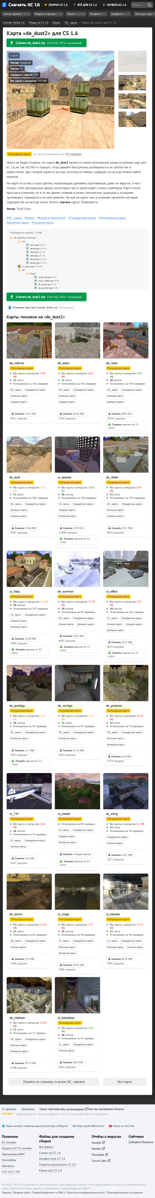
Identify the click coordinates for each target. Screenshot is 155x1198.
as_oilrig (112, 813)
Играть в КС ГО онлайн (17, 1148)
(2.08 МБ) (25, 638)
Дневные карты (18, 222)
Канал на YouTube (123, 1126)
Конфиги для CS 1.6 (52, 1158)
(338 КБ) (73, 528)
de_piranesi (114, 705)
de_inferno (16, 363)
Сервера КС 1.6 (116, 5)
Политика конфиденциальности (86, 1192)
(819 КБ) (73, 1062)
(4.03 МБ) (73, 965)
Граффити (120, 14)
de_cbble (112, 477)
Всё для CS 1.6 (87, 5)
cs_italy (14, 591)
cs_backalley (66, 1017)
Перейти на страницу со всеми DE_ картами (54, 1082)
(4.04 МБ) (73, 413)
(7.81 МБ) (73, 636)
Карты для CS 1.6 (50, 1170)
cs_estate (64, 813)
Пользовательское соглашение (125, 1192)
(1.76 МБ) (73, 750)
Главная (6, 1192)
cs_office (112, 591)
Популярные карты (113, 218)
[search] (149, 5)
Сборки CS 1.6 (58, 5)
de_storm (15, 914)
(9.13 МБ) (25, 1063)
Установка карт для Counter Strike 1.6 (42, 307)
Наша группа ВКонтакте (90, 1126)
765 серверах (73, 154)
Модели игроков (48, 14)
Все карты (125, 1082)
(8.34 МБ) (122, 959)
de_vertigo (65, 705)
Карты (76, 14)
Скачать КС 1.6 (24, 4)
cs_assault (64, 477)
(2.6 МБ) (24, 858)
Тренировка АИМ (13, 1154)
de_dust (14, 477)
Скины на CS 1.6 (50, 1153)
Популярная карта (22, 368)
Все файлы (46, 1147)
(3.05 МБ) (122, 855)
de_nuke (112, 363)
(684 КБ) (122, 413)
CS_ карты (64, 504)
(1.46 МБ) (25, 528)
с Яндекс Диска (77, 854)
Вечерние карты (67, 516)
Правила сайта (21, 1192)
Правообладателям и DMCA (48, 1192)
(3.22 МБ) (122, 528)
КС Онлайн (9, 1142)
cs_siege (63, 914)
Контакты (28, 1109)
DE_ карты (15, 218)
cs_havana (113, 914)
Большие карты (115, 510)
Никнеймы (9, 1160)
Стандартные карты (83, 218)
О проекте (9, 1109)
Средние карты (43, 222)
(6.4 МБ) (121, 756)
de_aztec (64, 363)
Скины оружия (16, 14)
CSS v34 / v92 (11, 1171)
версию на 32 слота (123, 426)
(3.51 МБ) (25, 413)
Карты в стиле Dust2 (52, 218)
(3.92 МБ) (122, 642)
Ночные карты (18, 846)
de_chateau (17, 1017)
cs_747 (14, 813)
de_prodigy (17, 705)
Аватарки (8, 1166)
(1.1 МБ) (24, 750)
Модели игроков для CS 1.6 (57, 1164)
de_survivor (66, 591)
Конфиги (98, 14)
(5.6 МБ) (24, 959)
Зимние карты (66, 624)
